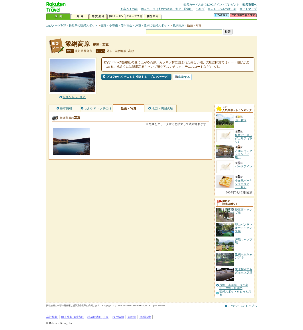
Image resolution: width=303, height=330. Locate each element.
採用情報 (118, 317)
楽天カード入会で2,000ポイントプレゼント (211, 4)
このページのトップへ (242, 306)
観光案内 (152, 16)
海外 (80, 16)
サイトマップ (248, 9)
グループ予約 (134, 16)
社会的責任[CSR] (98, 317)
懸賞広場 (98, 16)
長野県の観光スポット (83, 25)
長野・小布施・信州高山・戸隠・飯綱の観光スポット (135, 25)
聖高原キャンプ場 (243, 211)
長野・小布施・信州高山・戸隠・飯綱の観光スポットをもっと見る (235, 290)
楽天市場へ (249, 4)
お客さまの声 (129, 9)
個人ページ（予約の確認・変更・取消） (167, 9)
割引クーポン (116, 16)
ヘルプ (200, 9)
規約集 (132, 317)
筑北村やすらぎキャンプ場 (243, 271)
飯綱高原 (178, 25)
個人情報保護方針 (72, 317)
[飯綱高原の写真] (71, 153)
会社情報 (52, 317)
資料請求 (145, 317)
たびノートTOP (56, 25)
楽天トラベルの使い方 (222, 9)
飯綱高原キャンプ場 (243, 256)
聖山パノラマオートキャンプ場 (243, 228)
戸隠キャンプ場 (243, 241)
